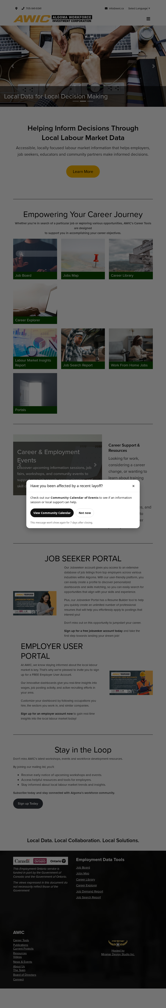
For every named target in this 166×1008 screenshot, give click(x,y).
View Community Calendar (52, 513)
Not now (85, 513)
